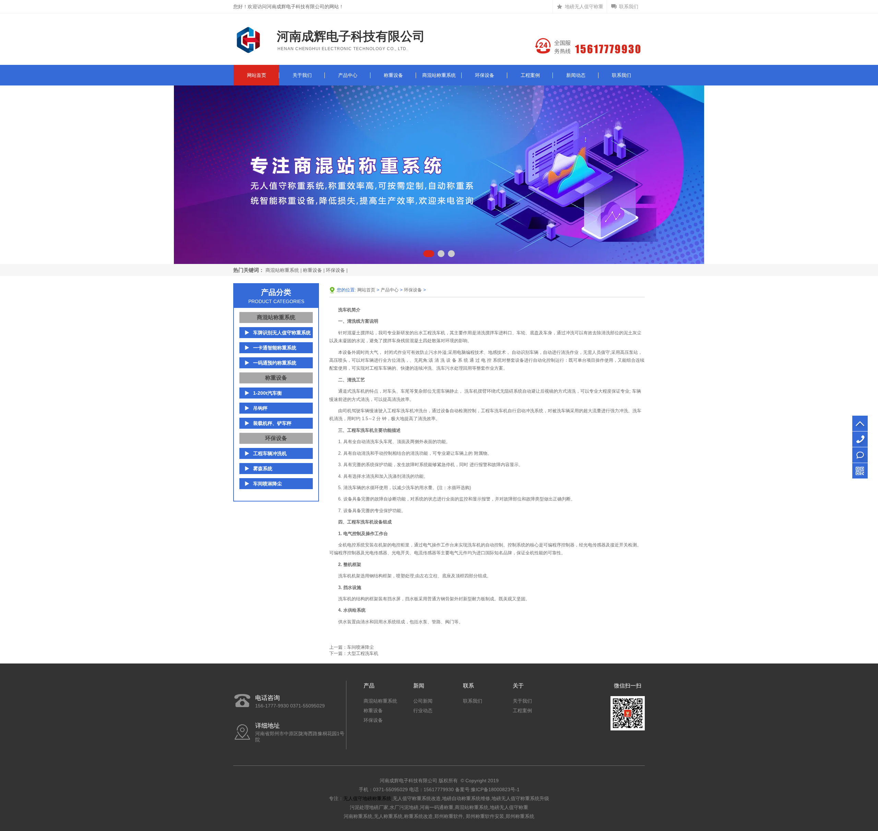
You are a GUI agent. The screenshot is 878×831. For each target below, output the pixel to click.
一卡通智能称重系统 (274, 347)
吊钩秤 (260, 408)
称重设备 (393, 75)
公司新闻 (422, 701)
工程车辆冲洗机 (270, 453)
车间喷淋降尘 (267, 483)
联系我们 (628, 6)
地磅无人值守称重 (584, 6)
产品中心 (347, 75)
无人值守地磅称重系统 (367, 798)
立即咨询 (860, 455)
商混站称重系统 (439, 75)
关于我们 (302, 75)
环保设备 (484, 75)
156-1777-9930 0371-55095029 (860, 439)
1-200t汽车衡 (267, 393)
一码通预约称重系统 (274, 363)
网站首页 (256, 75)
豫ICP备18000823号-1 (495, 789)
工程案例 (530, 75)
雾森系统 (262, 468)
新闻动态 (575, 75)
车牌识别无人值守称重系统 (282, 332)
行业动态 (422, 710)
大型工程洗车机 (362, 653)
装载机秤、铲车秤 (272, 423)
